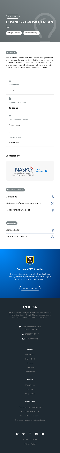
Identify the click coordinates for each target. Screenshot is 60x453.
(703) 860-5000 (32, 334)
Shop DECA (30, 394)
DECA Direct (30, 385)
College (30, 363)
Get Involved (30, 372)
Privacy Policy (30, 444)
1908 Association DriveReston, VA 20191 (32, 328)
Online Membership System (30, 407)
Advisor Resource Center (30, 416)
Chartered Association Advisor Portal (30, 420)
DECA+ (30, 389)
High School (30, 359)
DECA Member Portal (30, 411)
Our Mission (30, 354)
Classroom (30, 367)
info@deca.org (32, 338)
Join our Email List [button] (30, 288)
